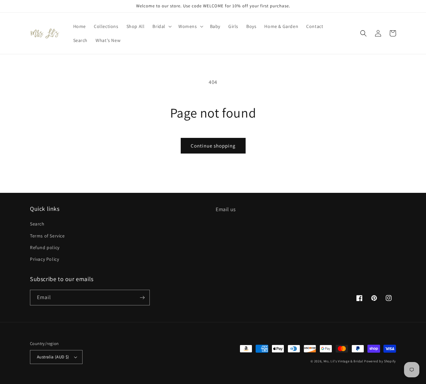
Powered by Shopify (380, 361)
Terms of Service (47, 236)
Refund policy (45, 247)
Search (37, 224)
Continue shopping (213, 146)
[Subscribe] (142, 297)
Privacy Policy (44, 259)
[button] (161, 26)
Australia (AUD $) (53, 357)
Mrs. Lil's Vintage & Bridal (343, 361)
